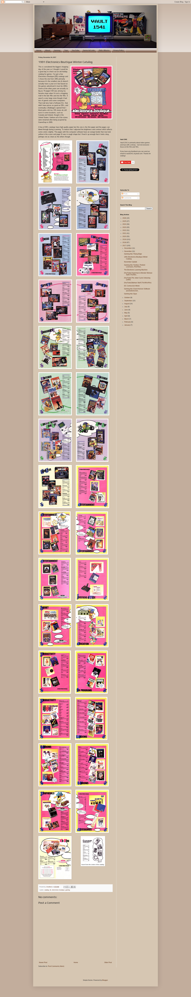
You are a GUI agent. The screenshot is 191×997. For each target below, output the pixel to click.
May (126, 313)
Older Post (108, 962)
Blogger (105, 980)
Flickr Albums (104, 50)
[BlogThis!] (67, 887)
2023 (125, 227)
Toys (66, 50)
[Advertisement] (136, 96)
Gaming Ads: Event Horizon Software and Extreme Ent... (137, 290)
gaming (67, 890)
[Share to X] (69, 887)
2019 (125, 239)
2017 (125, 245)
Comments (127, 198)
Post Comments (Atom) (56, 966)
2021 (125, 233)
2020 (125, 236)
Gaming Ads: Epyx (130, 294)
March (126, 319)
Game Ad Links (89, 50)
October (127, 297)
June (126, 310)
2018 (125, 242)
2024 (125, 224)
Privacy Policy (118, 50)
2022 (125, 230)
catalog (46, 890)
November (128, 251)
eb (50, 890)
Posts (125, 194)
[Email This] (64, 887)
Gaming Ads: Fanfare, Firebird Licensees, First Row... (134, 266)
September (128, 301)
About (47, 50)
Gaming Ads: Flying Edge (133, 254)
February (127, 322)
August (127, 304)
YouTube (75, 50)
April (126, 316)
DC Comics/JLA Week (132, 286)
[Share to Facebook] (72, 887)
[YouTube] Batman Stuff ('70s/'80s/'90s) (137, 283)
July (126, 307)
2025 (125, 221)
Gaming (57, 50)
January (127, 325)
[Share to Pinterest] (74, 887)
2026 (125, 218)
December (128, 248)
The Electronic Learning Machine (135, 270)
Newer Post (43, 962)
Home (38, 50)
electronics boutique (58, 890)
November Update (130, 262)
